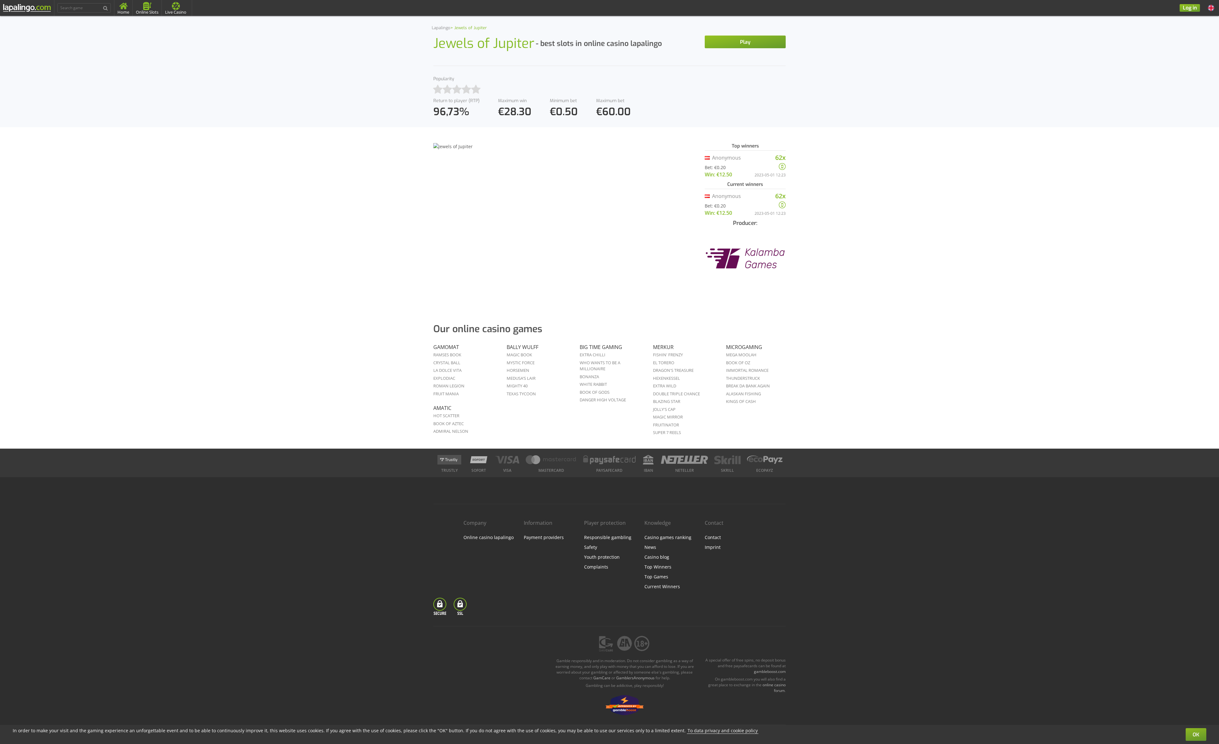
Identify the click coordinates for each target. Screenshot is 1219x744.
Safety (590, 547)
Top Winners (657, 567)
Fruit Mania (446, 394)
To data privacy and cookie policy (723, 731)
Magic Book (519, 355)
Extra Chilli (592, 355)
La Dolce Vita (447, 370)
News (650, 547)
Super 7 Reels (667, 432)
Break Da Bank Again (748, 386)
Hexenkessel (666, 378)
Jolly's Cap (664, 409)
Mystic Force (521, 362)
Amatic (442, 408)
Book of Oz (738, 362)
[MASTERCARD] (551, 459)
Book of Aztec (448, 423)
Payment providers (544, 537)
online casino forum (774, 687)
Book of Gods (595, 392)
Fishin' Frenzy (668, 355)
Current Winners (662, 586)
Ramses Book (447, 355)
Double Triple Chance (676, 394)
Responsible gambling (607, 537)
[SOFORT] (479, 459)
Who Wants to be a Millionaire (600, 366)
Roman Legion (448, 386)
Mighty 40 (517, 386)
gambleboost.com (770, 671)
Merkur (663, 347)
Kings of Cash (741, 401)
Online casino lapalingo (488, 537)
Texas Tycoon (521, 394)
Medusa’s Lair (521, 378)
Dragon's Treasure (673, 370)
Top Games (656, 577)
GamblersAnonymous (635, 678)
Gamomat (446, 347)
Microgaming (744, 347)
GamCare (601, 678)
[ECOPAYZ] (765, 459)
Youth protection (602, 557)
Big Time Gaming (601, 347)
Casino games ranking (667, 537)
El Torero (663, 362)
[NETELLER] (684, 459)
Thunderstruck (743, 378)
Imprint (713, 547)
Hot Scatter (446, 415)
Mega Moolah (741, 355)
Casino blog (656, 557)
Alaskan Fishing (743, 394)
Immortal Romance (747, 370)
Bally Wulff (522, 347)
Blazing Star (666, 401)
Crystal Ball (446, 362)
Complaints (596, 567)
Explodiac (444, 378)
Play (745, 42)
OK (1196, 734)
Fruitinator (666, 425)
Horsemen (518, 370)
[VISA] (507, 459)
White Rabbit (593, 384)
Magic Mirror (668, 417)
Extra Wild (664, 386)
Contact (713, 537)
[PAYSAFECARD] (609, 459)
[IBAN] (648, 459)
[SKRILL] (727, 459)
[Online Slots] (745, 263)
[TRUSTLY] (449, 459)
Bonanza (589, 376)
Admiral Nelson (450, 431)
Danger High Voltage (603, 400)
